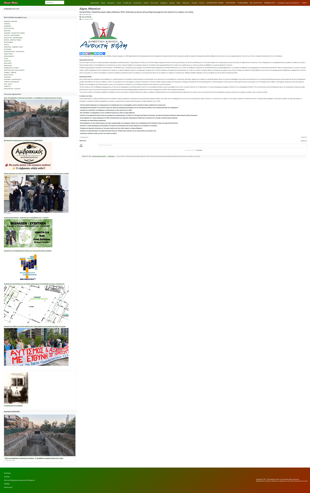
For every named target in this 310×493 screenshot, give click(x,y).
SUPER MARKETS (9, 56)
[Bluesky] (101, 53)
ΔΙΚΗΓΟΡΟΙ (7, 31)
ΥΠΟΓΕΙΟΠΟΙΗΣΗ (230, 3)
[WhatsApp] (92, 53)
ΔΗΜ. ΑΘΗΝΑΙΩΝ (86, 17)
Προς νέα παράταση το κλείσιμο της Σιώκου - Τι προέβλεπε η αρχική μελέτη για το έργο (33, 98)
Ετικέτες (202, 3)
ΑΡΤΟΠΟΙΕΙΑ (7, 49)
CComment (199, 150)
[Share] (104, 53)
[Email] (86, 53)
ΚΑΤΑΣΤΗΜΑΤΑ (8, 42)
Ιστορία (119, 3)
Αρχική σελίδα (94, 3)
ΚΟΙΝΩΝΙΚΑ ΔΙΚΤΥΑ (269, 3)
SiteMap (6, 484)
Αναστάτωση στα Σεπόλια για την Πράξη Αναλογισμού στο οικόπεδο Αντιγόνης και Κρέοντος (34, 284)
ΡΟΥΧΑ (6, 58)
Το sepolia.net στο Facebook (13, 405)
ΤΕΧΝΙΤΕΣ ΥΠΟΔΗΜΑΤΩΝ (11, 82)
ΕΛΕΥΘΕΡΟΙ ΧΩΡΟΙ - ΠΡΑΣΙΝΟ (215, 3)
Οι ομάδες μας (127, 3)
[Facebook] (80, 53)
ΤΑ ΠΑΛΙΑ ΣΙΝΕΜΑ (242, 3)
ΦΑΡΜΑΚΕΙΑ (7, 26)
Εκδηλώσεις (186, 3)
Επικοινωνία (8, 487)
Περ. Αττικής (154, 3)
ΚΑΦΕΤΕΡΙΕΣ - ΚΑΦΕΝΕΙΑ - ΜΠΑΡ (13, 47)
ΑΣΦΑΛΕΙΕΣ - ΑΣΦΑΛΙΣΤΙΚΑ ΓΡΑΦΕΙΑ (14, 33)
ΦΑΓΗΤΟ (6, 44)
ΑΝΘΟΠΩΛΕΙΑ (8, 65)
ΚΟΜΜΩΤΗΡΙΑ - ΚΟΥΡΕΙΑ (11, 68)
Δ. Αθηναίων (163, 3)
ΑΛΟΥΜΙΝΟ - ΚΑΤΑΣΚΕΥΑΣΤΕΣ (12, 79)
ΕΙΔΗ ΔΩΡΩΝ (7, 63)
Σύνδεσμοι (7, 473)
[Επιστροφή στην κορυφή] (307, 490)
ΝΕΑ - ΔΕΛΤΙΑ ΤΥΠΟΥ (256, 3)
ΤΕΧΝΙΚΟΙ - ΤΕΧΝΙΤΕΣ (10, 72)
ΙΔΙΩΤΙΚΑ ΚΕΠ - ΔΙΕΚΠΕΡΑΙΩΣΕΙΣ (13, 38)
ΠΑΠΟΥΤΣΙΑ (7, 61)
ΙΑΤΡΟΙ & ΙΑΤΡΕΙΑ (9, 28)
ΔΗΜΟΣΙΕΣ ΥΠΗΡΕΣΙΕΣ (10, 21)
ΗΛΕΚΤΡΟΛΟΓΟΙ (8, 75)
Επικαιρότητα (138, 3)
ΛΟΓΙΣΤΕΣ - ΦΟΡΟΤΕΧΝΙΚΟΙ (12, 35)
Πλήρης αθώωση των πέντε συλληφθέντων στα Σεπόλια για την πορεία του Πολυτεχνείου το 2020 (36, 173)
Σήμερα (103, 3)
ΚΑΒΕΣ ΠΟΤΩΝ (8, 54)
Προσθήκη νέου (304, 140)
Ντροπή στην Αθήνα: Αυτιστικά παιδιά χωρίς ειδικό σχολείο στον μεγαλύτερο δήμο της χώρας (35, 326)
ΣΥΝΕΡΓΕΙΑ (7, 86)
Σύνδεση (7, 477)
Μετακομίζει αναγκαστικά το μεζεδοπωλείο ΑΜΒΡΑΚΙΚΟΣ (23, 140)
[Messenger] (95, 53)
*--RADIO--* (304, 3)
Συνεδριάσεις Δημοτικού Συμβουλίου (288, 3)
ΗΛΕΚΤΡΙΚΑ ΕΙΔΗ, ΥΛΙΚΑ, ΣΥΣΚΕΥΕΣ (14, 70)
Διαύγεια (172, 3)
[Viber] (89, 53)
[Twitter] (83, 53)
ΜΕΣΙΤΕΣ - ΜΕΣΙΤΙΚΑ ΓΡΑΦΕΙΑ (12, 40)
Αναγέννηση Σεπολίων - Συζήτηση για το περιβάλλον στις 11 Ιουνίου (26, 217)
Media (178, 3)
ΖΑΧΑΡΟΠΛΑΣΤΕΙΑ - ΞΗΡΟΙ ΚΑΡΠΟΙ (14, 51)
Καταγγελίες (111, 3)
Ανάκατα (146, 3)
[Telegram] (98, 53)
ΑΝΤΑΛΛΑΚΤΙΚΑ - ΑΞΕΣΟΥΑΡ (12, 89)
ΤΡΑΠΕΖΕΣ (7, 24)
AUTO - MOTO (8, 84)
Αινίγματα (194, 3)
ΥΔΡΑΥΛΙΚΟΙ (7, 77)
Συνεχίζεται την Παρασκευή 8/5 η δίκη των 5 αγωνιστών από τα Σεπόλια (27, 251)
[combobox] (54, 2)
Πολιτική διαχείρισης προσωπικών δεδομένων (19, 480)
